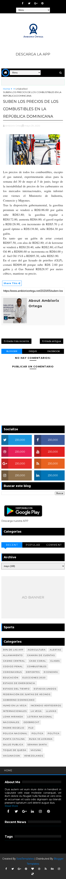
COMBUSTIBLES (37, 666)
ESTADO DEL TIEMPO (16, 688)
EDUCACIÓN (10, 677)
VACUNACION (11, 755)
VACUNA (36, 750)
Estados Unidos (45, 688)
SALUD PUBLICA (13, 744)
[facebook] (22, 3)
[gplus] (35, 3)
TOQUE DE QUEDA (14, 750)
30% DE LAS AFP (13, 649)
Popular (33, 544)
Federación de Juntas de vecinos (26, 694)
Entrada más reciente (16, 341)
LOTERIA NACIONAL (39, 716)
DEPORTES (33, 672)
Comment (54, 544)
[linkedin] (32, 811)
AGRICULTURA (37, 649)
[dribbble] (39, 868)
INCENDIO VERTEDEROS (46, 705)
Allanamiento (13, 655)
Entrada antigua (51, 341)
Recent (12, 544)
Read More (11, 805)
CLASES (55, 661)
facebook (54, 351)
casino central (14, 661)
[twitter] (29, 3)
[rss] (45, 868)
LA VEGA (36, 711)
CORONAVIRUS (12, 672)
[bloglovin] (32, 868)
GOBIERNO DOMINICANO (19, 700)
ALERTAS (55, 649)
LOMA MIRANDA (13, 716)
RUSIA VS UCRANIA (41, 739)
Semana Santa (37, 744)
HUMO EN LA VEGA (15, 705)
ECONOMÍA (51, 672)
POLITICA (37, 733)
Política (54, 733)
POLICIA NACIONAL (15, 733)
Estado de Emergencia (19, 683)
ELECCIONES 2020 (34, 677)
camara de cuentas (41, 655)
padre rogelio (13, 727)
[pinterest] (42, 3)
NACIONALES (11, 722)
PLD (31, 727)
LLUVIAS (51, 711)
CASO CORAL (37, 661)
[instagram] (40, 811)
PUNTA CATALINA (14, 739)
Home (6, 88)
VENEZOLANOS (33, 755)
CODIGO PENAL (13, 666)
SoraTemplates (25, 858)
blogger (11, 351)
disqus (33, 351)
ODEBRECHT (31, 722)
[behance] (52, 868)
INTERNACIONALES (15, 711)
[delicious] (32, 873)
